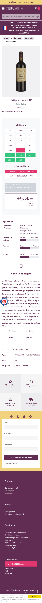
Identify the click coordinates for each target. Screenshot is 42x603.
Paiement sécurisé (11, 545)
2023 (30, 155)
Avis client (8, 574)
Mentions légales (10, 548)
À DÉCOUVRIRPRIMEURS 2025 (21, 2)
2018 (10, 150)
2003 (10, 131)
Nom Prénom (8, 433)
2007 (30, 131)
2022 (20, 155)
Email (6, 422)
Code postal (8, 445)
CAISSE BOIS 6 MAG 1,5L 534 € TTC (21, 176)
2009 (20, 135)
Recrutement (9, 493)
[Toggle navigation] (3, 8)
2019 (20, 150)
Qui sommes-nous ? (11, 488)
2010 (30, 135)
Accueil (6, 38)
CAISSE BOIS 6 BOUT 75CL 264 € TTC (21, 172)
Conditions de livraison (12, 535)
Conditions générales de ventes (15, 532)
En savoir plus (5, 601)
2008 (10, 135)
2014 (10, 145)
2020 (30, 150)
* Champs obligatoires (10, 463)
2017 (30, 145)
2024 (10, 160)
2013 (30, 140)
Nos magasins (9, 491)
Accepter (34, 596)
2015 (20, 145)
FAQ (6, 571)
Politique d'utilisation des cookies (16, 543)
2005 (20, 131)
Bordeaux (17, 38)
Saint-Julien (29, 38)
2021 (10, 155)
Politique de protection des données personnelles (17, 539)
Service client (9, 568)
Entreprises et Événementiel (14, 514)
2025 (20, 160)
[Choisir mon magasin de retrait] (22, 8)
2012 (20, 140)
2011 (10, 140)
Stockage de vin (10, 511)
